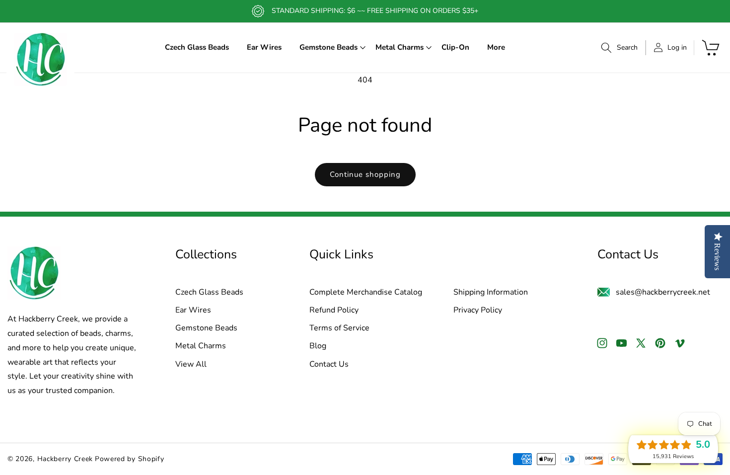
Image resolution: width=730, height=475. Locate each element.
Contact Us (329, 365)
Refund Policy (334, 311)
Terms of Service (339, 328)
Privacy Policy (477, 311)
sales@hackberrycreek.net (663, 292)
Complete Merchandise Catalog (365, 293)
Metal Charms (200, 346)
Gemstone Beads (206, 328)
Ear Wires (193, 311)
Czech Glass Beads (209, 293)
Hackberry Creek (65, 459)
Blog (317, 346)
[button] (328, 48)
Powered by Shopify (129, 459)
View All (191, 365)
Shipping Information (490, 293)
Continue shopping (365, 174)
